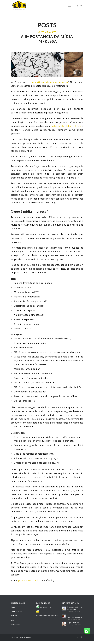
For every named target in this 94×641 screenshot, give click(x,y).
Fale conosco (15, 624)
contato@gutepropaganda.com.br (48, 615)
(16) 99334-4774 (45, 608)
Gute (41, 32)
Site (54, 32)
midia (48, 32)
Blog (12, 620)
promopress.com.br (29, 580)
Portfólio (14, 616)
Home (13, 607)
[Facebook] (78, 5)
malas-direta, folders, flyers (66, 125)
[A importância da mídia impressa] (47, 64)
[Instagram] (81, 5)
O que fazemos (16, 611)
